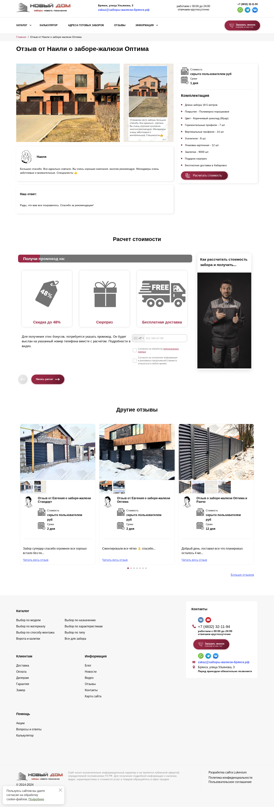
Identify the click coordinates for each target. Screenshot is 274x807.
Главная (21, 36)
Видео (89, 677)
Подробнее (36, 799)
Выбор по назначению (80, 620)
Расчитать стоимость (207, 175)
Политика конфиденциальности (230, 777)
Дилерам (22, 677)
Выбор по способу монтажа (35, 632)
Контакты (91, 690)
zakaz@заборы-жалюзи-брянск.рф (123, 9)
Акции (20, 723)
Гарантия (22, 684)
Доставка (22, 665)
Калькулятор (49, 25)
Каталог (21, 25)
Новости (91, 671)
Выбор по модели (28, 620)
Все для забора (75, 638)
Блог (88, 665)
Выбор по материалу (30, 626)
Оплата (21, 671)
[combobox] (138, 338)
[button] (128, 568)
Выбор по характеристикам (84, 626)
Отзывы (119, 25)
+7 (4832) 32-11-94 (247, 4)
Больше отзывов (242, 574)
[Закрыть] (60, 790)
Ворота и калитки (28, 638)
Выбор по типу (75, 632)
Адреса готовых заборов (86, 25)
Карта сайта (93, 696)
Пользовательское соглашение (230, 781)
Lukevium (240, 772)
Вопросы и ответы (29, 729)
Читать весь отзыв (35, 560)
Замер (20, 690)
